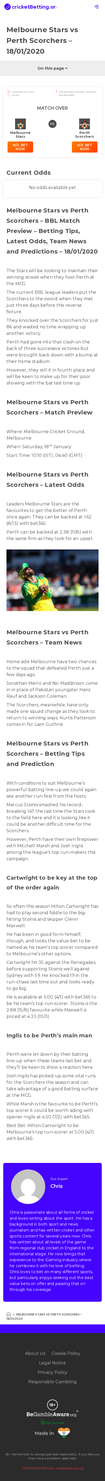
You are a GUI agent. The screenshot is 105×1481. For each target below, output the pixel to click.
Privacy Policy (52, 1372)
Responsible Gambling (52, 1381)
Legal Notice (52, 1362)
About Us (35, 1353)
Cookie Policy (66, 1353)
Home (8, 1314)
